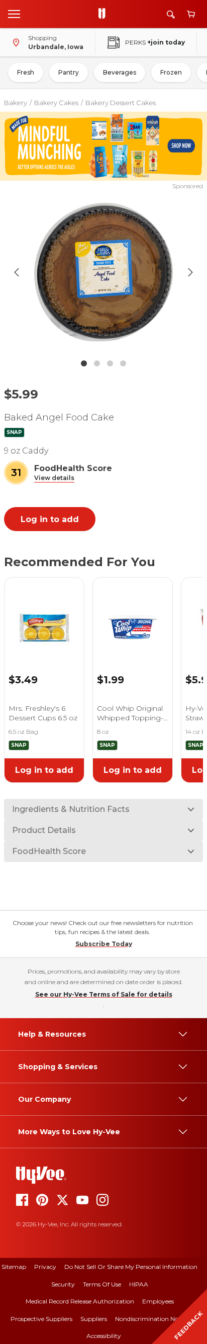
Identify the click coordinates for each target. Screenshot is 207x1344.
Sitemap (14, 1266)
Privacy (45, 1266)
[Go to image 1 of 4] (83, 363)
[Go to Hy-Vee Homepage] (104, 14)
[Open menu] (14, 14)
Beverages (119, 72)
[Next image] (190, 272)
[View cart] (191, 14)
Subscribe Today (103, 944)
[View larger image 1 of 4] (104, 272)
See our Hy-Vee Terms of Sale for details (103, 994)
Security (63, 1284)
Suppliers (93, 1318)
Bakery (15, 103)
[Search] (171, 14)
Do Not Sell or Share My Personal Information (130, 1266)
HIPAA (138, 1284)
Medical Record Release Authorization (80, 1301)
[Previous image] (17, 272)
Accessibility (103, 1335)
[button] (54, 478)
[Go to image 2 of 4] (97, 363)
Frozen (171, 72)
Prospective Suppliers (41, 1318)
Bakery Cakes (56, 103)
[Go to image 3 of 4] (110, 363)
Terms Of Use (102, 1284)
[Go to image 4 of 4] (123, 363)
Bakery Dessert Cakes (120, 103)
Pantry (68, 72)
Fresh (25, 72)
